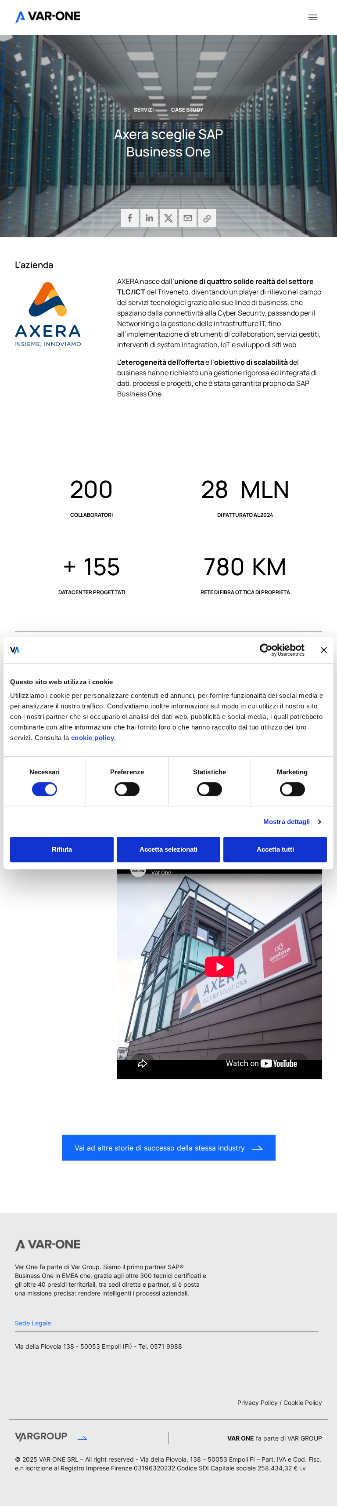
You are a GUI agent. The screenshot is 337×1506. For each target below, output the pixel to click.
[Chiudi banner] (324, 650)
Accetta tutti (275, 849)
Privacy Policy (257, 1402)
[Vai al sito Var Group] (81, 1438)
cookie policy (91, 737)
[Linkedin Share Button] (149, 218)
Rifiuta (62, 849)
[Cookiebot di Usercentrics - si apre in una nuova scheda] (266, 650)
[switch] (127, 789)
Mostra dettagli (286, 821)
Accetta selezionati (168, 849)
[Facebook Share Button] (130, 218)
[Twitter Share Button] (168, 218)
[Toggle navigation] (312, 16)
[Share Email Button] (188, 218)
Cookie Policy (302, 1402)
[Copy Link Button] (207, 218)
